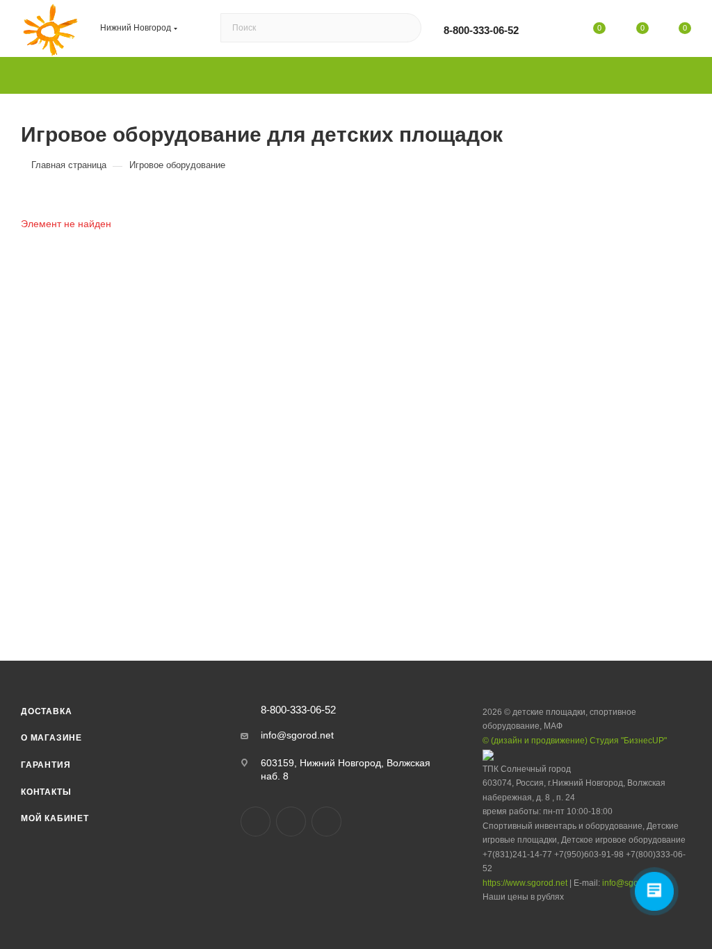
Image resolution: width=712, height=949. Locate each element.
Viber (291, 821)
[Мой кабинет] (557, 30)
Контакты (46, 792)
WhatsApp (326, 821)
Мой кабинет (55, 818)
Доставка (46, 711)
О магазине (51, 738)
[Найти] (404, 28)
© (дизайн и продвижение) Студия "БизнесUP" (575, 740)
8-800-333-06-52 (481, 30)
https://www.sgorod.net (525, 883)
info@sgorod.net (297, 735)
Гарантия (45, 765)
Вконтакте (255, 821)
